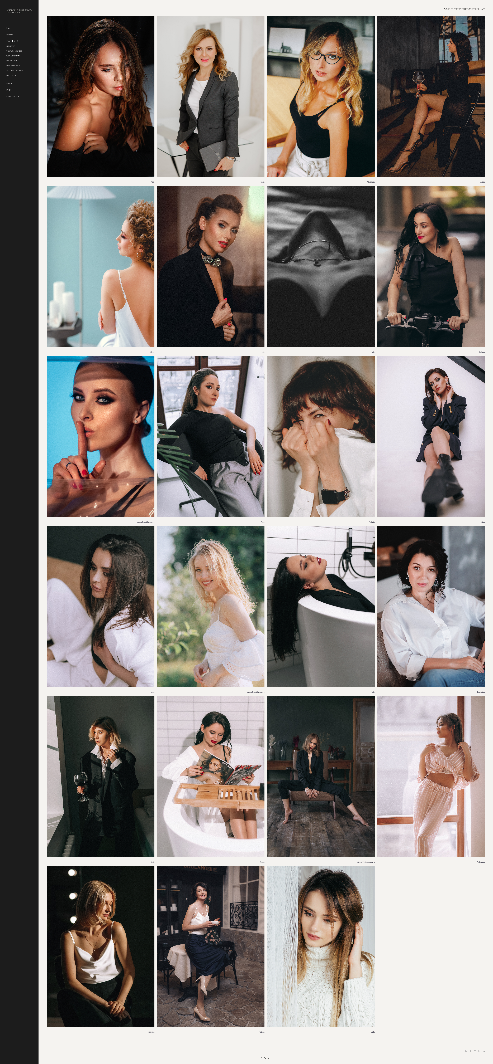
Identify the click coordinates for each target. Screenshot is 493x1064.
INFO (9, 83)
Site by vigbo (266, 1058)
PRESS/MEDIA (11, 75)
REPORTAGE (10, 46)
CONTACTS (12, 96)
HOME (9, 34)
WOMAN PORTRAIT (13, 56)
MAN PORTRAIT (12, 61)
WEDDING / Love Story (14, 70)
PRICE (9, 90)
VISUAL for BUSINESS (14, 51)
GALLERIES (12, 41)
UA (8, 28)
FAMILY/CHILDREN (13, 65)
